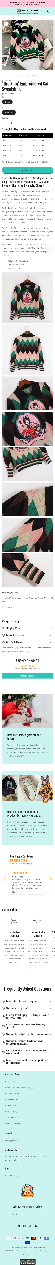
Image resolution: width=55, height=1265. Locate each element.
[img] (29, 860)
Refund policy (20, 1251)
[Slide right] (33, 75)
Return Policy (11, 1105)
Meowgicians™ (11, 1140)
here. (17, 1160)
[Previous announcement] (5, 3)
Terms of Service (12, 1118)
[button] (5, 11)
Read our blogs (11, 1175)
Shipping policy (28, 1255)
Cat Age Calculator (13, 1093)
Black (7, 102)
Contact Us (10, 1081)
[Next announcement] (50, 3)
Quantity (5, 118)
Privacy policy (32, 1251)
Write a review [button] (27, 675)
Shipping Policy (12, 1099)
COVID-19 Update (12, 1124)
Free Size (9, 112)
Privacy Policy (11, 1112)
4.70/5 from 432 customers (22, 863)
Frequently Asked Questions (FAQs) (20, 1087)
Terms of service (45, 1251)
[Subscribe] (43, 1214)
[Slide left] (22, 75)
